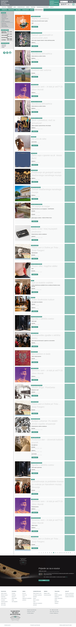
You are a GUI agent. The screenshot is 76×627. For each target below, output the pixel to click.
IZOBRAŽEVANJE (37, 591)
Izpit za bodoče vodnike (42, 283)
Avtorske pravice (7, 625)
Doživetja (35, 596)
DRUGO (31, 9)
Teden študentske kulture (43, 299)
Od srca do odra (39, 139)
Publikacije (57, 596)
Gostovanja (3, 596)
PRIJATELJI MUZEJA (54, 4)
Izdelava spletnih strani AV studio (66, 625)
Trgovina (33, 7)
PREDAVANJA (11, 9)
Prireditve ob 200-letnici (69, 596)
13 (66, 552)
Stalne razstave (4, 593)
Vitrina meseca (4, 598)
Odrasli (34, 598)
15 (70, 552)
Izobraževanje (21, 7)
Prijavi (44, 580)
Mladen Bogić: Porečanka (43, 387)
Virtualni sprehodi (4, 601)
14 (68, 552)
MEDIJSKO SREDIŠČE (54, 2)
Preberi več (35, 26)
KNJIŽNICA (52, 3)
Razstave (4, 7)
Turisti (34, 601)
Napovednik (3, 603)
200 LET (67, 591)
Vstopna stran (17, 13)
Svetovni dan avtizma (41, 70)
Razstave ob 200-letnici (69, 593)
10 (59, 552)
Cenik (23, 596)
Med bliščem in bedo (41, 354)
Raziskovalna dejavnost (43, 7)
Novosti (56, 593)
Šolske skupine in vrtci (37, 593)
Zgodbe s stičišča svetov (43, 319)
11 (61, 552)
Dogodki (10, 7)
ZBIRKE (45, 591)
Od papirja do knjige (41, 206)
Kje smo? (24, 593)
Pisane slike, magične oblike (44, 266)
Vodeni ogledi (14, 598)
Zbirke (27, 7)
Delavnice (13, 596)
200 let (52, 7)
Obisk (14, 7)
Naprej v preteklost (40, 18)
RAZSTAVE (3, 591)
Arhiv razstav (3, 604)
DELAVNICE (18, 9)
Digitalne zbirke (47, 593)
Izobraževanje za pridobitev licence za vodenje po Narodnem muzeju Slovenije (47, 484)
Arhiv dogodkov (39, 9)
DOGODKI (14, 591)
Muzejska (4, 23)
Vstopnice (56, 603)
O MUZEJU (52, 1)
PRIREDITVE (4, 9)
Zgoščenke (57, 601)
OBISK (23, 591)
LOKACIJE (4, 46)
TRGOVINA (57, 591)
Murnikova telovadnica (42, 53)
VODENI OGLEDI (25, 9)
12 (64, 552)
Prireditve (13, 593)
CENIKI (3, 47)
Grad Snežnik (5, 26)
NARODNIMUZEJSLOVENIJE (5, 3)
